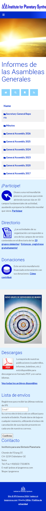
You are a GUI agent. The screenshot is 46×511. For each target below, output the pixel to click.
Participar (17, 210)
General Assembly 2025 (18, 141)
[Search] (15, 92)
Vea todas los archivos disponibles (19, 383)
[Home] (6, 92)
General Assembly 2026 (18, 133)
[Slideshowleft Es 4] (23, 319)
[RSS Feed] (34, 92)
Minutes (10, 125)
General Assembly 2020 (18, 165)
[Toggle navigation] (3, 14)
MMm (28, 500)
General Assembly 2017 (18, 173)
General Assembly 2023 (18, 157)
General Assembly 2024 (18, 149)
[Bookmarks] (25, 92)
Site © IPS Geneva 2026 (18, 496)
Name (7, 106)
